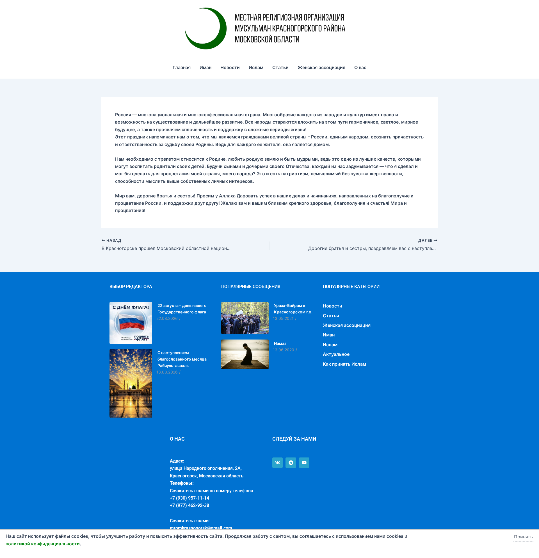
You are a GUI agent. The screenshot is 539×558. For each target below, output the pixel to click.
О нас (360, 67)
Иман (205, 67)
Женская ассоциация (321, 67)
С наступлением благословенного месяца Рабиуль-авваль (182, 359)
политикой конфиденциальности (43, 543)
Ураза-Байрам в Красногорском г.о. (293, 308)
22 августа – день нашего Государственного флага (182, 308)
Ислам (256, 67)
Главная (182, 67)
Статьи (280, 67)
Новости (230, 67)
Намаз (280, 343)
